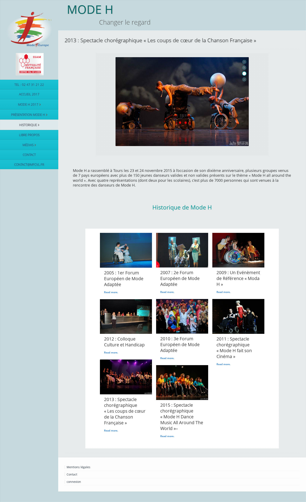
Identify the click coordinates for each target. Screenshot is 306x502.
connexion (74, 482)
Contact (72, 474)
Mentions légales (78, 467)
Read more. (111, 292)
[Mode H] (29, 42)
